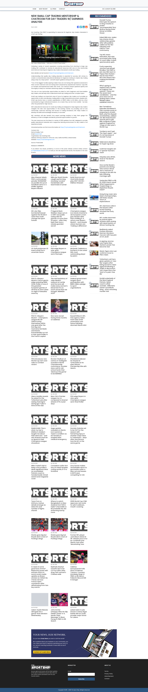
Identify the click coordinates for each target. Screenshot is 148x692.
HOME (34, 9)
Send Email (38, 134)
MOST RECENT (43, 9)
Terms (106, 671)
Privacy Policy (108, 674)
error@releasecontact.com (39, 151)
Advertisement (109, 676)
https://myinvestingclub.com (45, 139)
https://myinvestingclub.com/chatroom (61, 73)
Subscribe (81, 679)
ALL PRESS (53, 9)
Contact (107, 679)
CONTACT (62, 9)
